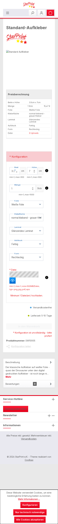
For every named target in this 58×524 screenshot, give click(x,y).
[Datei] (47, 277)
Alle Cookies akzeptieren (30, 519)
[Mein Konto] (41, 13)
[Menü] (7, 13)
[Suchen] (32, 13)
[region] (29, 67)
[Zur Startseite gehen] (29, 5)
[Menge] (47, 188)
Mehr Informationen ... (29, 499)
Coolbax (29, 460)
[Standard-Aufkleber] (29, 67)
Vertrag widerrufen (15, 409)
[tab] (29, 369)
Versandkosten (29, 438)
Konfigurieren (30, 505)
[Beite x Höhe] (47, 170)
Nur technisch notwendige (30, 512)
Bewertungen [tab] (21, 384)
